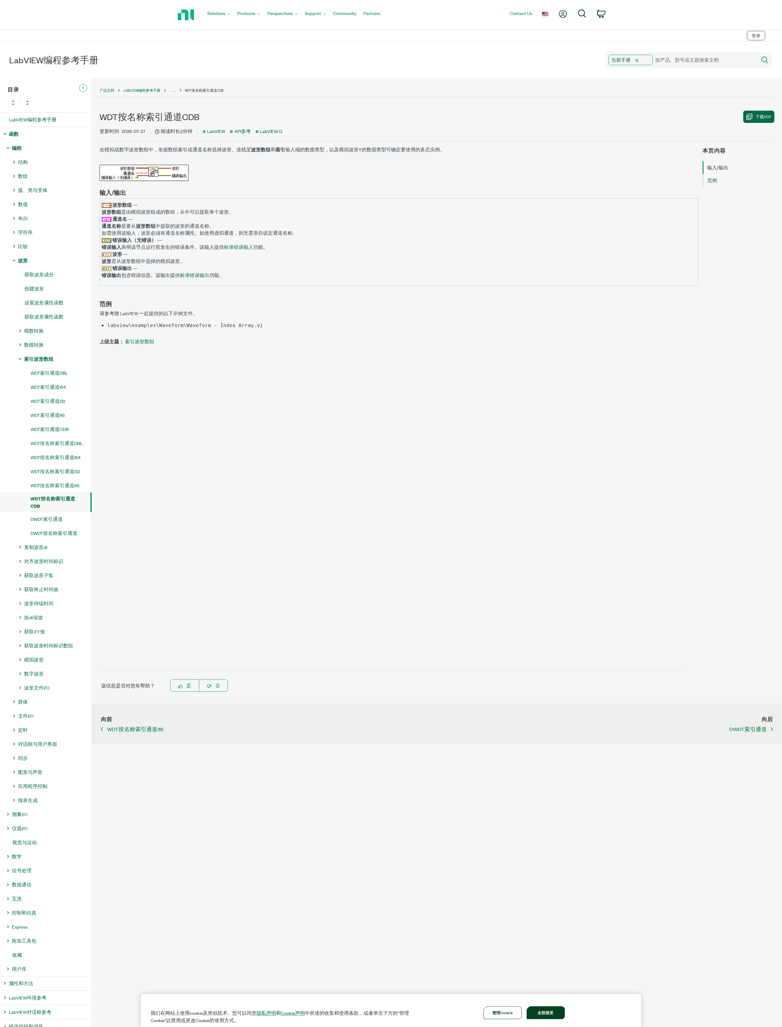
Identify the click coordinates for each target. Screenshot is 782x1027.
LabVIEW (216, 131)
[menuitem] (219, 15)
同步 (23, 758)
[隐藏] (83, 88)
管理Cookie (502, 1012)
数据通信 (21, 884)
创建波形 (34, 288)
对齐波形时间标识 (43, 561)
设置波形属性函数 (44, 302)
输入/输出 (717, 167)
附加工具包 (24, 940)
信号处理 (21, 870)
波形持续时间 (38, 603)
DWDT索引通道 (47, 519)
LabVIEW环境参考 (27, 997)
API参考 (242, 131)
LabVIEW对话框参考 (30, 1012)
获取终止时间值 (41, 589)
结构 (23, 162)
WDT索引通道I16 (48, 415)
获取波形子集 (38, 575)
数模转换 (34, 344)
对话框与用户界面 (37, 744)
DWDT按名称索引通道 (54, 533)
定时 (23, 730)
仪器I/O (19, 828)
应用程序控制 (32, 786)
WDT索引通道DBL (49, 373)
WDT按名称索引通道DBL (56, 443)
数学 (17, 856)
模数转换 (34, 330)
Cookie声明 (293, 1013)
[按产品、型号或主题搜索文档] (764, 59)
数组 (23, 176)
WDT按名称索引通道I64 (56, 457)
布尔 (23, 218)
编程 (17, 148)
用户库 (19, 969)
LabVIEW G (271, 131)
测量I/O (19, 814)
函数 (14, 134)
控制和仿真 (24, 912)
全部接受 (546, 1012)
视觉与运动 (24, 842)
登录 (756, 36)
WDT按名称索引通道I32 (55, 471)
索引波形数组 (38, 358)
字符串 (25, 232)
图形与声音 (30, 772)
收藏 (17, 955)
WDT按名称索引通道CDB (53, 502)
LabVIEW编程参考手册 (33, 119)
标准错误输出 (194, 275)
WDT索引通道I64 (48, 387)
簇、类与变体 (32, 190)
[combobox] (681, 60)
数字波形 (34, 673)
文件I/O (26, 715)
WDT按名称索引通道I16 (55, 485)
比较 (23, 246)
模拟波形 (34, 659)
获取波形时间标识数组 (48, 645)
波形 (23, 260)
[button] (637, 60)
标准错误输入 (238, 247)
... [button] (173, 90)
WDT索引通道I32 (48, 401)
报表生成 (28, 800)
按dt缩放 (33, 617)
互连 (17, 898)
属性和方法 (21, 983)
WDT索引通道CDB (50, 429)
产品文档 (107, 90)
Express (19, 926)
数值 (23, 204)
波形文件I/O (36, 687)
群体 (23, 701)
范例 (712, 180)
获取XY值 (34, 631)
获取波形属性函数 (44, 316)
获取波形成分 (39, 274)
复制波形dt (36, 547)
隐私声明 (266, 1013)
